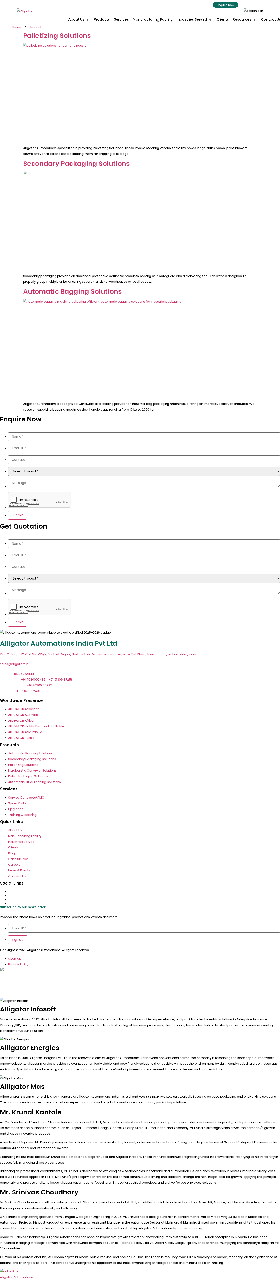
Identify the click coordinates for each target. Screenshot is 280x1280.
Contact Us (17, 876)
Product (36, 27)
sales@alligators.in (14, 664)
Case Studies (18, 859)
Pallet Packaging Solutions (28, 776)
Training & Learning (22, 814)
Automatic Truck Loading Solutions (34, 782)
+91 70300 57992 (40, 685)
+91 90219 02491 (29, 691)
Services (121, 19)
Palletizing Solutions (57, 35)
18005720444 (24, 674)
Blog (11, 853)
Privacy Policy (18, 964)
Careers (14, 864)
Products (102, 19)
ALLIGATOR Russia (21, 737)
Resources (242, 19)
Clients (223, 19)
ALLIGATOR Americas (23, 709)
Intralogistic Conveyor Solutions (32, 770)
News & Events (19, 870)
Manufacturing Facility (153, 19)
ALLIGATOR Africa (21, 720)
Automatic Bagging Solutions (72, 291)
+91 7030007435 (33, 679)
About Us (76, 19)
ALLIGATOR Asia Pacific (25, 732)
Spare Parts (17, 803)
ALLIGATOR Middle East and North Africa (38, 726)
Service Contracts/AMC (26, 797)
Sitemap (14, 958)
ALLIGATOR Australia (23, 715)
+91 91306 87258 (61, 679)
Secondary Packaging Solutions (76, 163)
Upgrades (15, 809)
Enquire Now (225, 5)
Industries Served (192, 19)
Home (16, 27)
